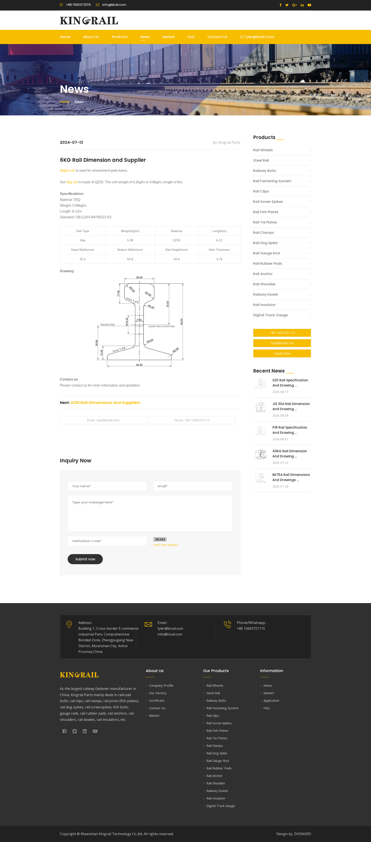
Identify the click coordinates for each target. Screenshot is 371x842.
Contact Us (217, 36)
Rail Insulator (264, 304)
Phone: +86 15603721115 (192, 420)
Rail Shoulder (264, 284)
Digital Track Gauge (270, 315)
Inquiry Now (282, 353)
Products (120, 36)
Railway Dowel (265, 294)
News (145, 36)
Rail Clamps (263, 232)
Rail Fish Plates (265, 211)
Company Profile (161, 685)
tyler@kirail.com (259, 36)
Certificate (156, 700)
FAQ (191, 36)
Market (169, 36)
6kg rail (72, 182)
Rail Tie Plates (265, 222)
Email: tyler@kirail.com (103, 420)
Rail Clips (261, 191)
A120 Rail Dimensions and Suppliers (105, 402)
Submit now (85, 559)
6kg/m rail (67, 170)
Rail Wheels (263, 150)
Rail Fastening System (272, 181)
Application (271, 700)
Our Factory (158, 693)
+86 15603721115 (282, 333)
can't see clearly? (165, 544)
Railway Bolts (264, 170)
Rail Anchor (263, 273)
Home (65, 36)
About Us (91, 36)
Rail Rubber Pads (267, 263)
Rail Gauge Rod (266, 253)
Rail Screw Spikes (268, 201)
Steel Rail (261, 160)
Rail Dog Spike (265, 242)
